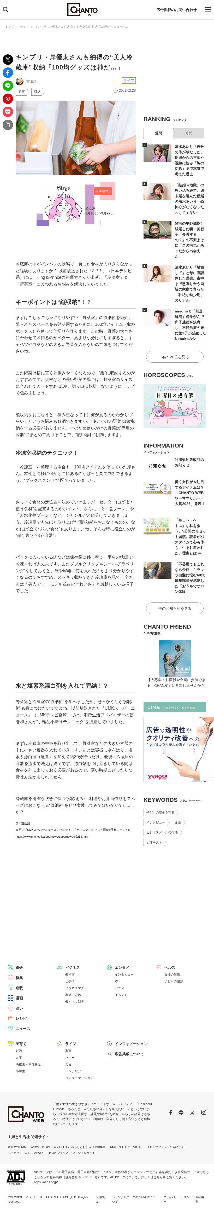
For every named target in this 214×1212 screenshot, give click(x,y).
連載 (19, 988)
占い (19, 1008)
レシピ (21, 1018)
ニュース (23, 1029)
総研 (19, 967)
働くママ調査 (74, 1002)
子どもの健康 (173, 981)
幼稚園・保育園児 (28, 1064)
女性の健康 (172, 974)
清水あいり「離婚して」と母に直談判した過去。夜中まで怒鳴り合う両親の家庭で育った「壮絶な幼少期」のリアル (189, 283)
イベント (121, 995)
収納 (37, 92)
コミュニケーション (79, 1078)
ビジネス (72, 967)
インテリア (73, 1071)
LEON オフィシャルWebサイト (167, 1147)
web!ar (35, 1147)
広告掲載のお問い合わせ (177, 10)
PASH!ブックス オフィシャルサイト (72, 1152)
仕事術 (70, 981)
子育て (21, 1044)
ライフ (24, 26)
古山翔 (25, 823)
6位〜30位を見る (175, 357)
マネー (70, 1057)
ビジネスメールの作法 (162, 832)
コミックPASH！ (35, 1152)
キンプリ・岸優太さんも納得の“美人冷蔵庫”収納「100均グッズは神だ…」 (83, 26)
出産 (19, 1057)
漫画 (19, 998)
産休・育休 (73, 995)
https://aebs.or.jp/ (46, 1182)
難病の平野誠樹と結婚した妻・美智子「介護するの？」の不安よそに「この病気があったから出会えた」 (189, 239)
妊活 (19, 1051)
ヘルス (169, 967)
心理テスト (154, 842)
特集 (19, 978)
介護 (178, 822)
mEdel (46, 1147)
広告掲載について (129, 1054)
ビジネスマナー (76, 988)
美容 (68, 1064)
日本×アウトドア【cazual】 (126, 1147)
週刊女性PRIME (18, 1147)
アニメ (119, 988)
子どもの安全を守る (160, 812)
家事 (22, 92)
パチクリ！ (15, 1152)
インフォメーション (131, 1044)
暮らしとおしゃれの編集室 (88, 1147)
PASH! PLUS (60, 1147)
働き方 (70, 974)
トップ (9, 26)
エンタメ (122, 967)
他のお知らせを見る (174, 608)
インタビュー (155, 822)
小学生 (20, 1071)
